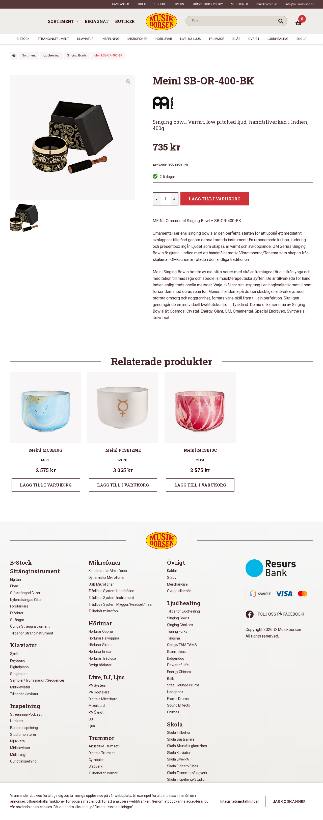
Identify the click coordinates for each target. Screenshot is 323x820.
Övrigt (253, 39)
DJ (91, 719)
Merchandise (177, 584)
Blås (236, 39)
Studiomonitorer (23, 735)
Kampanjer (120, 4)
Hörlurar (163, 39)
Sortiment (61, 21)
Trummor (216, 39)
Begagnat (97, 21)
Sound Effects (178, 705)
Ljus (92, 726)
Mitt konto (239, 4)
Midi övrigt (18, 755)
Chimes (173, 712)
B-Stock (23, 39)
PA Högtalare (99, 692)
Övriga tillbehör (179, 591)
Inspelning (110, 39)
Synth (14, 654)
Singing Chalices (180, 625)
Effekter (16, 613)
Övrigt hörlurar (100, 665)
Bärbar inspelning (24, 728)
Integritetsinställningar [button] (239, 801)
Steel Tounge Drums (183, 685)
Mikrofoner (137, 39)
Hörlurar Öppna (101, 631)
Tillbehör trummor (103, 773)
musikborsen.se (266, 4)
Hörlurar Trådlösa (102, 658)
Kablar (172, 571)
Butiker (125, 21)
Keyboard (17, 660)
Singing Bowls (77, 55)
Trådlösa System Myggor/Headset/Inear (121, 604)
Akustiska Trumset (104, 746)
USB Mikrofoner (101, 584)
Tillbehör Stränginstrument (31, 633)
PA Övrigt (96, 712)
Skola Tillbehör (179, 733)
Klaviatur (85, 39)
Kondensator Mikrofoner (108, 571)
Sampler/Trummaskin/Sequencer (37, 680)
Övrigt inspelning (23, 761)
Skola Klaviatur (179, 753)
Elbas (14, 586)
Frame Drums (178, 699)
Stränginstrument (53, 39)
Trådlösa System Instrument (111, 598)
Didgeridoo (175, 658)
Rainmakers (176, 652)
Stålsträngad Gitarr (25, 593)
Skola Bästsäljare (181, 739)
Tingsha (173, 638)
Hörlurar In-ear (100, 652)
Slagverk (95, 766)
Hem (14, 55)
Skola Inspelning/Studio (186, 779)
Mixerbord (97, 706)
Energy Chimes (179, 672)
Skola (141, 4)
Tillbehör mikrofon (103, 611)
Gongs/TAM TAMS (182, 645)
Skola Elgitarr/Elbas (182, 766)
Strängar (17, 620)
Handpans (175, 692)
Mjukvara (17, 741)
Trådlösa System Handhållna (111, 591)
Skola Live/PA (178, 759)
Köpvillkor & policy (208, 4)
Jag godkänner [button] (289, 801)
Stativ (171, 577)
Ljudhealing (277, 39)
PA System (97, 685)
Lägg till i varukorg (214, 198)
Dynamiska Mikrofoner (107, 577)
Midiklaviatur (20, 687)
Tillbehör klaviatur (24, 694)
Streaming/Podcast (26, 714)
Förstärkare (19, 606)
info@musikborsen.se (299, 4)
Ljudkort (16, 721)
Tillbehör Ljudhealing (183, 611)
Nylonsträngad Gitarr (26, 600)
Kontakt (160, 4)
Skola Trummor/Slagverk (187, 773)
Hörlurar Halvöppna (104, 638)
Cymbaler (96, 760)
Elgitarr (15, 580)
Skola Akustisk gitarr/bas (187, 746)
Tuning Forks (177, 631)
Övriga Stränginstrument (30, 626)
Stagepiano (19, 674)
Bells (171, 679)
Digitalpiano (19, 667)
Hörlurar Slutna (101, 645)
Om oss (180, 4)
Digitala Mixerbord (103, 699)
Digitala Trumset (102, 753)
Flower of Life (178, 665)
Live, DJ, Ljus (190, 39)
